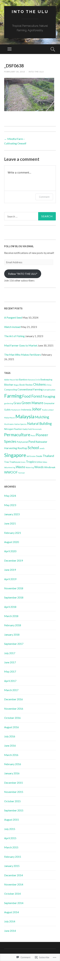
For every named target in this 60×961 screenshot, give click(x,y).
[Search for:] (30, 216)
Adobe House (9, 380)
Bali (17, 380)
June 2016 (10, 745)
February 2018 (12, 625)
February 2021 (12, 532)
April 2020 (10, 551)
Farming (13, 396)
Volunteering (9, 467)
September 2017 (13, 643)
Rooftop (22, 448)
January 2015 (12, 865)
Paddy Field (27, 429)
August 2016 (11, 727)
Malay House (9, 417)
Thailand (48, 456)
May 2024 (10, 495)
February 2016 (12, 764)
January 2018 (12, 634)
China (48, 385)
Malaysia (24, 416)
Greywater (49, 403)
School (33, 447)
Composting (10, 389)
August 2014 (11, 912)
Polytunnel (22, 441)
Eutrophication (49, 390)
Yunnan (21, 473)
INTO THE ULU (30, 11)
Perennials (37, 429)
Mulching (42, 417)
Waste (20, 467)
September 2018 (13, 597)
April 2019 (10, 579)
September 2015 (13, 810)
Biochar (8, 384)
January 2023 (12, 514)
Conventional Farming (30, 389)
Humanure (15, 410)
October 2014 (12, 893)
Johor (37, 409)
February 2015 (12, 856)
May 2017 (10, 671)
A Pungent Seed (13, 317)
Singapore (15, 455)
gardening (8, 403)
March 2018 (11, 616)
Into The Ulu (36, 71)
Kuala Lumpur (48, 410)
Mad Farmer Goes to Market (20, 345)
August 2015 (11, 819)
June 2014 (10, 930)
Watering (30, 467)
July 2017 (9, 653)
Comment (44, 196)
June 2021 (10, 523)
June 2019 (10, 569)
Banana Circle (34, 380)
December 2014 (13, 875)
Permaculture (17, 434)
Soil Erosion (31, 456)
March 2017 (11, 690)
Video (44, 462)
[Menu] (9, 49)
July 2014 (9, 921)
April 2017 (10, 680)
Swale (39, 456)
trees (23, 462)
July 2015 (9, 828)
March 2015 (11, 847)
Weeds (39, 467)
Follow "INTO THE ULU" (22, 273)
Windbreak (49, 467)
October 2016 (12, 717)
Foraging (49, 396)
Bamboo (23, 379)
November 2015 (13, 791)
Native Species (20, 424)
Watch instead (12, 326)
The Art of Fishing (14, 336)
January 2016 (12, 773)
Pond (31, 441)
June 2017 (10, 662)
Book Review (26, 384)
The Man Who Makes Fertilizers (22, 354)
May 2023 (10, 505)
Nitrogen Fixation (13, 429)
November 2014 (13, 884)
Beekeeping (46, 379)
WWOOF (11, 472)
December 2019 (13, 560)
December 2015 (13, 782)
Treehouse (14, 461)
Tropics (31, 461)
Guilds (7, 409)
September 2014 (13, 903)
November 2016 (13, 708)
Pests (33, 435)
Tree (6, 461)
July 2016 (9, 736)
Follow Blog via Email (19, 246)
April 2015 (10, 838)
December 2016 (13, 699)
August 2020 (11, 542)
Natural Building (39, 424)
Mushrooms (9, 424)
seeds (42, 448)
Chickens (39, 384)
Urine (39, 461)
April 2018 (10, 606)
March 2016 (11, 754)
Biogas (16, 385)
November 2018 (13, 588)
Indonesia (26, 409)
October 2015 (12, 801)
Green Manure (32, 403)
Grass (17, 403)
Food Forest (32, 396)
